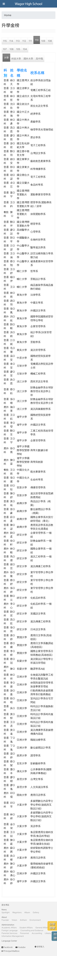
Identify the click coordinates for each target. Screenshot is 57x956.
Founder (5, 920)
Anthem (23, 920)
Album (27, 912)
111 (30, 40)
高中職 (39, 58)
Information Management (13, 936)
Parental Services (9, 933)
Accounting (37, 933)
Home (7, 15)
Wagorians (17, 912)
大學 (6, 57)
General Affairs (42, 927)
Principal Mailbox (11, 951)
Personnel (24, 933)
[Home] (28, 4)
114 (11, 40)
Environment (35, 920)
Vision (14, 920)
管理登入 (40, 946)
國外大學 (28, 58)
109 (43, 40)
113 (18, 40)
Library (48, 933)
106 (11, 49)
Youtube (21, 947)
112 (24, 40)
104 (25, 49)
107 (5, 49)
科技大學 (16, 58)
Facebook (8, 947)
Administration (8, 925)
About (4, 917)
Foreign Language (10, 930)
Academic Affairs (9, 927)
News (4, 909)
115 (5, 40)
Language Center (9, 941)
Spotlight (6, 912)
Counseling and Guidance (31, 930)
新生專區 (5, 905)
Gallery (36, 912)
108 (50, 40)
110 (36, 39)
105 (18, 49)
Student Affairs (26, 927)
